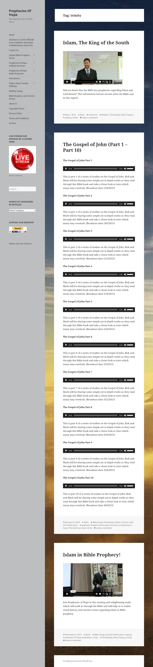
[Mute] (125, 168)
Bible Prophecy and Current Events (22, 97)
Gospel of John (97, 525)
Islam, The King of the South (96, 42)
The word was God (77, 528)
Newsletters (14, 78)
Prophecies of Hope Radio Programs (18, 72)
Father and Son (121, 522)
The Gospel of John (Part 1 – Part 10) (95, 147)
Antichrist (93, 114)
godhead (86, 525)
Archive (12, 123)
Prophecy (67, 117)
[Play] (66, 168)
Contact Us (14, 50)
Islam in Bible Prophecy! (92, 554)
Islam (123, 114)
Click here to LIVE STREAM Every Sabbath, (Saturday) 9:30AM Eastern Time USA (21, 42)
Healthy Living (15, 91)
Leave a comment (90, 117)
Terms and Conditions (19, 118)
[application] (99, 168)
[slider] (130, 168)
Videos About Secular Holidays (18, 84)
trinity (75, 117)
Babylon (105, 114)
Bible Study (98, 522)
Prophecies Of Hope (20, 13)
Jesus (75, 525)
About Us (13, 103)
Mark (82, 114)
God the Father (112, 634)
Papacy (130, 114)
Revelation (87, 637)
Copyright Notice (16, 108)
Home (11, 34)
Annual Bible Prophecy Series (19, 56)
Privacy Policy (15, 113)
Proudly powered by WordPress (77, 661)
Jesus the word (111, 525)
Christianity (115, 114)
